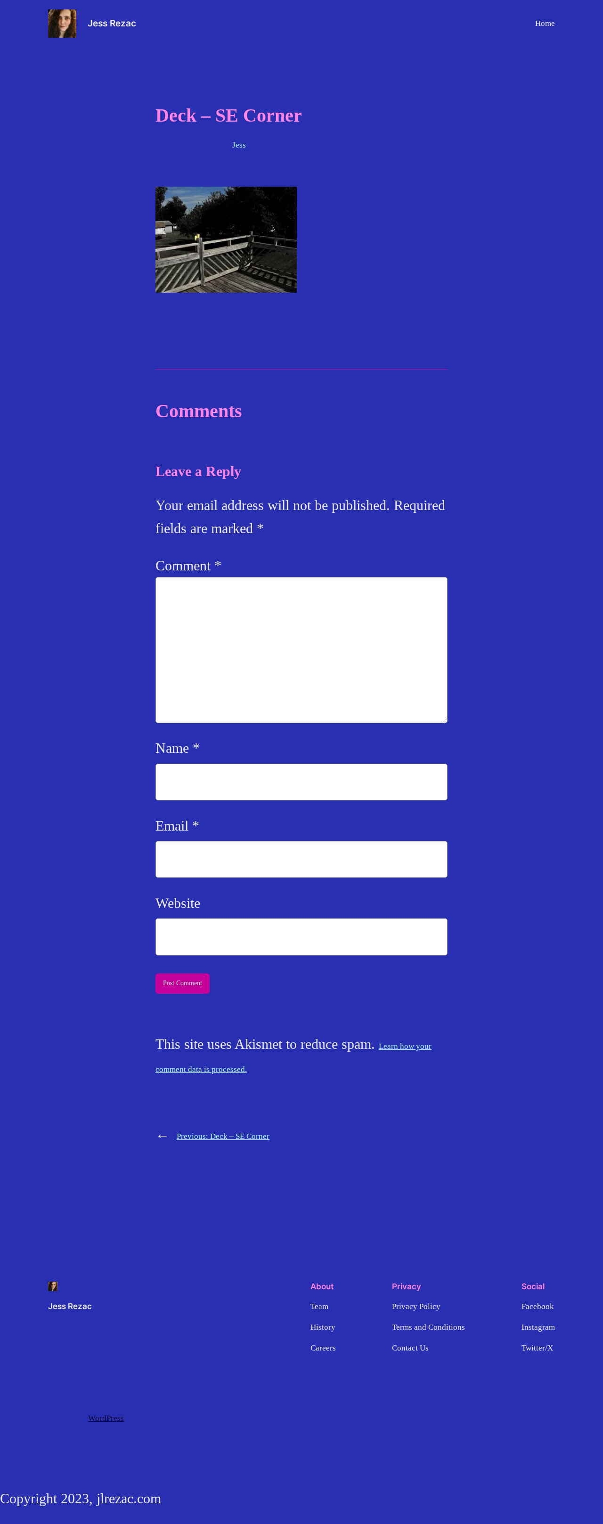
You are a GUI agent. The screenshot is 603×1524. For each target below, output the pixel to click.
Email (177, 825)
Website (177, 903)
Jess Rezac (112, 23)
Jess (239, 144)
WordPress (106, 1418)
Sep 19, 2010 (177, 144)
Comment (188, 565)
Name (177, 748)
